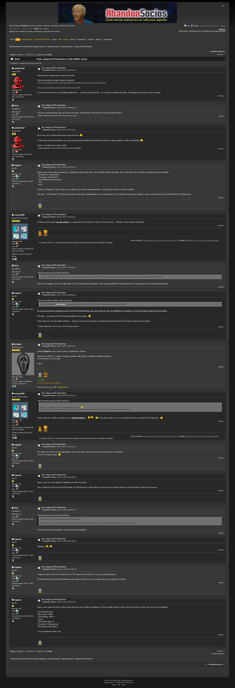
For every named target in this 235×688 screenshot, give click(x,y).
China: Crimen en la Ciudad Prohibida (188, 240)
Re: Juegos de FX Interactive (54, 68)
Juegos (196, 26)
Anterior (19, 55)
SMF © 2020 (117, 680)
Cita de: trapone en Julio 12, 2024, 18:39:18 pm (53, 400)
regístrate (46, 26)
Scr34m (17, 344)
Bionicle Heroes (131, 240)
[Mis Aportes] (15, 387)
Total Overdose (142, 240)
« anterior (213, 51)
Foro (188, 26)
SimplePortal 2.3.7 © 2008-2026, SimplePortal (118, 682)
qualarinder (19, 68)
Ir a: (206, 664)
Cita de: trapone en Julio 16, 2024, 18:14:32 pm (53, 515)
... (25, 55)
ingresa (38, 26)
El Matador (171, 240)
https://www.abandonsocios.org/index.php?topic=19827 (59, 88)
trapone (17, 165)
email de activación (67, 26)
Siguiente (40, 55)
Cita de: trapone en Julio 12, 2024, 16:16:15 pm (53, 272)
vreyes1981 (19, 215)
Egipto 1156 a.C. (154, 240)
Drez (16, 105)
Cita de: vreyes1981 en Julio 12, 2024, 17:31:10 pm (55, 300)
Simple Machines (127, 680)
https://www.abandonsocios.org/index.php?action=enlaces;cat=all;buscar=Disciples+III (71, 83)
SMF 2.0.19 (108, 680)
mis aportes (50, 387)
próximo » (221, 51)
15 (36, 55)
